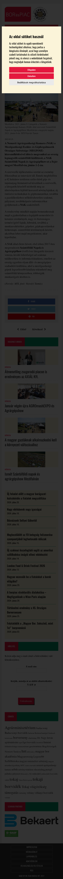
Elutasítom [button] (32, 76)
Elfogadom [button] (32, 69)
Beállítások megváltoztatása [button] (31, 82)
